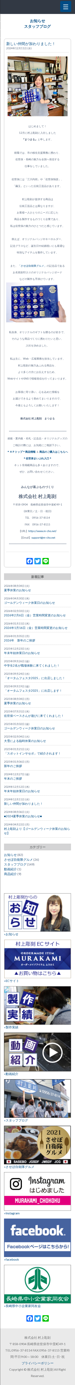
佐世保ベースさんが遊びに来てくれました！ (34, 715)
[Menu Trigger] (65, 6)
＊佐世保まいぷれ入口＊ (37, 458)
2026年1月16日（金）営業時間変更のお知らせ (36, 628)
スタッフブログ (37, 26)
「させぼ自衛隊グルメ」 (32, 265)
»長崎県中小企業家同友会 (22, 1306)
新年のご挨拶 (13, 766)
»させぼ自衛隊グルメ (19, 1167)
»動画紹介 (11, 1074)
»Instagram (12, 1213)
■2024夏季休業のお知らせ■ (23, 816)
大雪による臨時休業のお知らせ (25, 741)
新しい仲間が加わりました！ (31, 43)
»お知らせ (11, 934)
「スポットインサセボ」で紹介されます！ (32, 753)
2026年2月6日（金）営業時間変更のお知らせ (35, 615)
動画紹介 (10, 869)
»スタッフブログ (16, 1120)
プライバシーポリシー (38, 1363)
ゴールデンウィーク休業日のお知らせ (29, 602)
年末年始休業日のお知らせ (22, 653)
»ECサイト (11, 981)
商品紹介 (10, 874)
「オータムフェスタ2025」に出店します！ (33, 690)
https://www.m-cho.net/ (42, 531)
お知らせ (37, 21)
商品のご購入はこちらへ (53, 451)
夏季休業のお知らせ (17, 590)
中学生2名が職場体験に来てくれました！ (32, 665)
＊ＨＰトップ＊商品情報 (21, 451)
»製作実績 (11, 1027)
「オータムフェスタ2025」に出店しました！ (34, 678)
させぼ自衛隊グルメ (18, 859)
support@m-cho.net (43, 537)
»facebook (11, 1259)
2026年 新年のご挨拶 (19, 640)
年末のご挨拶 (13, 778)
